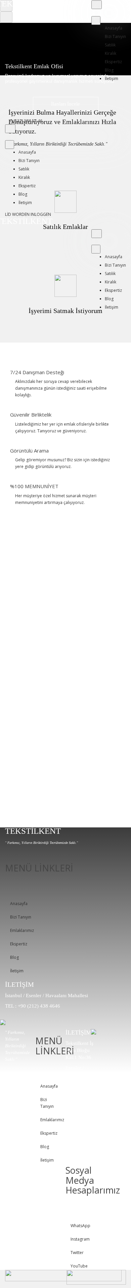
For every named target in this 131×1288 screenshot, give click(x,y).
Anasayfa (113, 28)
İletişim (111, 78)
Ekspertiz (113, 62)
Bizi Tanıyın (115, 36)
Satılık (110, 45)
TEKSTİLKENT (33, 830)
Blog (109, 70)
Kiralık (110, 53)
